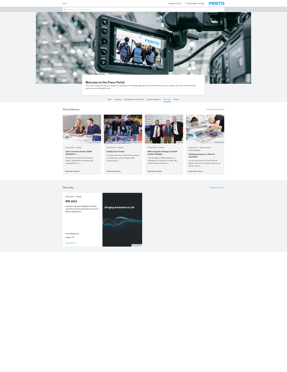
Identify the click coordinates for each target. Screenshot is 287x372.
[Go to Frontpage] (216, 3)
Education (167, 99)
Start (109, 99)
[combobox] (143, 9)
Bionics (176, 99)
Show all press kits (217, 187)
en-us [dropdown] (179, 3)
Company (117, 99)
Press (65, 3)
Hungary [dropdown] (202, 3)
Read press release (72, 171)
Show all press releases (215, 109)
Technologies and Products (134, 99)
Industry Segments (154, 99)
